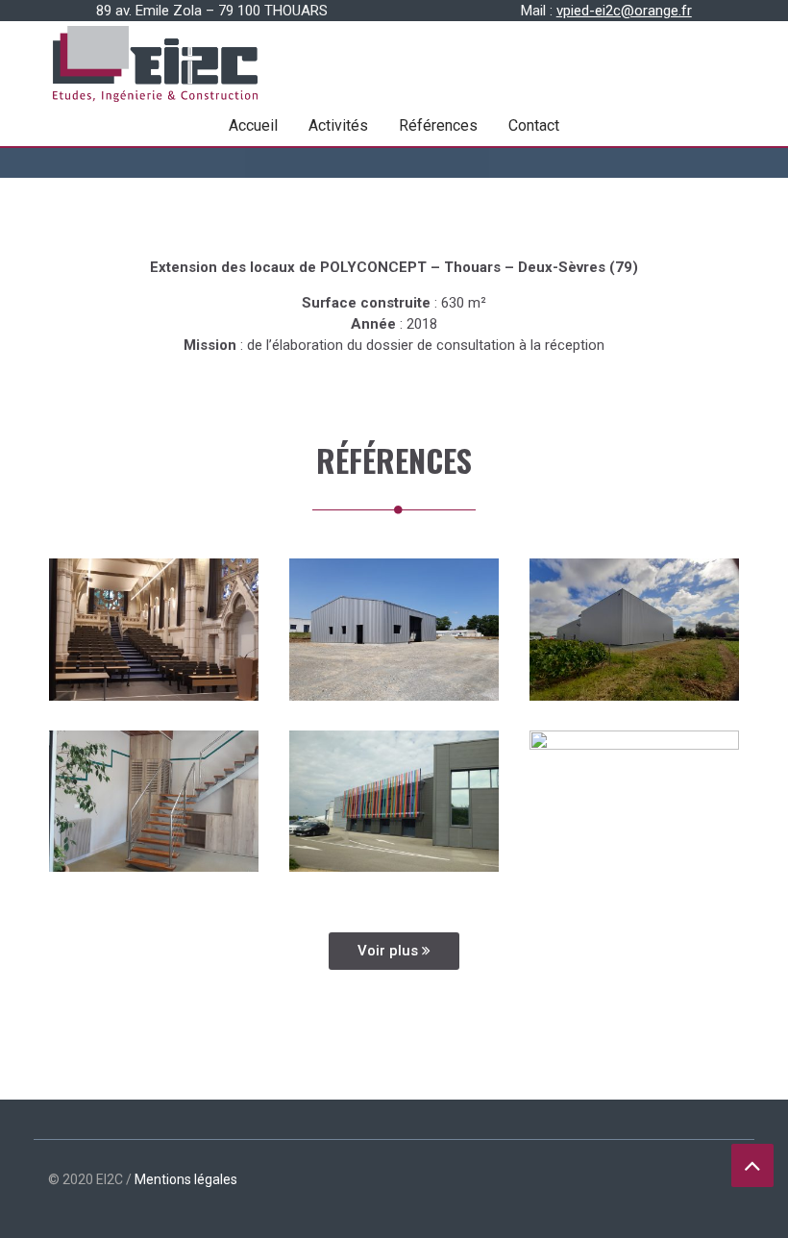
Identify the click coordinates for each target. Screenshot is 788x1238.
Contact (533, 125)
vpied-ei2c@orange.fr (624, 10)
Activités (338, 125)
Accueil (253, 125)
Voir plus (389, 950)
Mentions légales (186, 1179)
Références (438, 125)
